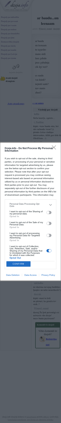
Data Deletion (13, 275)
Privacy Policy (48, 275)
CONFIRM (18, 264)
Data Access (30, 275)
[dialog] (30, 211)
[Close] (55, 148)
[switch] (48, 212)
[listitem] (30, 205)
